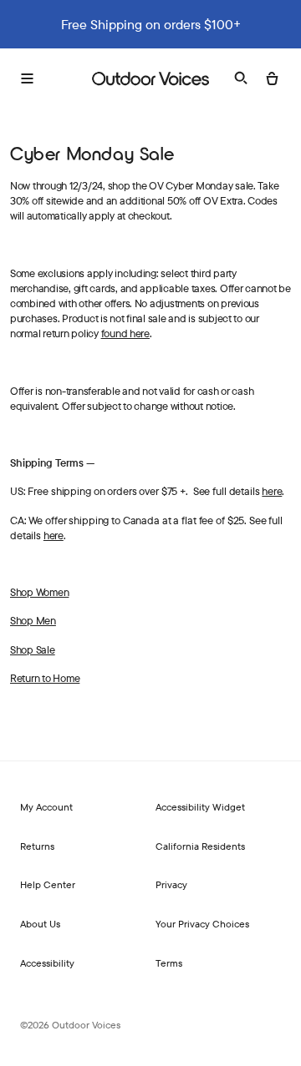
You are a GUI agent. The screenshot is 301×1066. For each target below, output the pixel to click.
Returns (37, 846)
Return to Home (44, 678)
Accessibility (47, 963)
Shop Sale (32, 649)
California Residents (200, 846)
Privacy (171, 884)
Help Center (47, 884)
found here (125, 333)
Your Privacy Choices (202, 923)
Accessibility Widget (200, 807)
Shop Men (33, 620)
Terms (169, 963)
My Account (46, 807)
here (272, 491)
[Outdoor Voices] (150, 78)
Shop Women (39, 592)
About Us (40, 923)
